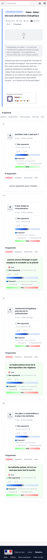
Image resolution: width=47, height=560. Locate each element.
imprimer (36, 21)
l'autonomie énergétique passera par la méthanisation (25, 311)
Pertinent (9, 178)
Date (42, 117)
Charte (13, 557)
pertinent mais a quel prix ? (27, 134)
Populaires (18, 178)
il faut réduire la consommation (22, 207)
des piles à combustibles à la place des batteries (27, 414)
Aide (5, 557)
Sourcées (35, 117)
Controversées (25, 117)
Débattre (38, 552)
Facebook (17, 24)
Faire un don (38, 557)
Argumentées (13, 117)
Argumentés (28, 178)
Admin (17, 97)
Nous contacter (24, 557)
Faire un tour (20, 552)
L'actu (29, 552)
